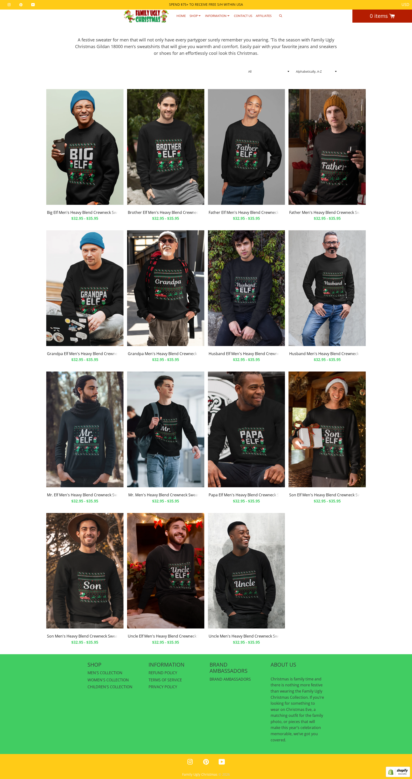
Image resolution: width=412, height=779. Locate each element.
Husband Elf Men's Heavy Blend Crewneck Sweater (254, 353)
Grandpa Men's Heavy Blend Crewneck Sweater (170, 353)
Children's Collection (110, 686)
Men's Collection (105, 672)
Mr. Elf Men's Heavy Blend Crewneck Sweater (87, 495)
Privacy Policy (163, 686)
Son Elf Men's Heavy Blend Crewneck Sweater (329, 495)
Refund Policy (163, 672)
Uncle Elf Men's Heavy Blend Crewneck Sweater (170, 636)
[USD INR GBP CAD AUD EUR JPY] (405, 5)
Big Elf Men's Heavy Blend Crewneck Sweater (86, 212)
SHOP (194, 16)
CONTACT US (243, 16)
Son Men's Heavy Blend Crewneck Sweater (85, 636)
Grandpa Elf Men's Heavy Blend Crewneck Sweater (92, 353)
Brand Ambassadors (230, 679)
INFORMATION (216, 16)
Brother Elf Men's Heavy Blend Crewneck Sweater (172, 212)
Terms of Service (165, 680)
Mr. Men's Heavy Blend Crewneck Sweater (165, 495)
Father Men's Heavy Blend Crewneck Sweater (329, 212)
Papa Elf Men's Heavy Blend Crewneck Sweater (250, 495)
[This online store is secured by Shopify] (398, 775)
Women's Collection (108, 680)
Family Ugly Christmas (199, 774)
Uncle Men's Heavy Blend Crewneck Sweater (248, 636)
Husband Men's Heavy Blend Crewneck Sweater (331, 353)
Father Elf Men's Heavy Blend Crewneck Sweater (251, 212)
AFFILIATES (264, 16)
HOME (181, 16)
